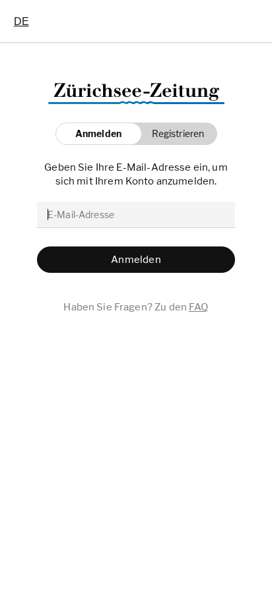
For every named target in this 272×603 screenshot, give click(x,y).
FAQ (198, 307)
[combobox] (21, 21)
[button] (174, 134)
